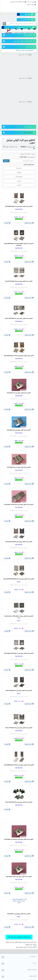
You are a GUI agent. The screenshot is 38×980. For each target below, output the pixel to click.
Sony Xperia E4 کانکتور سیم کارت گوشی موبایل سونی (19, 430)
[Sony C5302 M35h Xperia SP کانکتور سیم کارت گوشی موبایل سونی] (19, 571)
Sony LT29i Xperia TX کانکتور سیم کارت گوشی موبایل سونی (18, 728)
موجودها (19, 172)
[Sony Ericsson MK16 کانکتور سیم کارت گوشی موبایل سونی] (19, 533)
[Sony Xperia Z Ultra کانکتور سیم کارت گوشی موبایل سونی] (19, 868)
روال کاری (18, 6)
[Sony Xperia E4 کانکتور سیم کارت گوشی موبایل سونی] (19, 422)
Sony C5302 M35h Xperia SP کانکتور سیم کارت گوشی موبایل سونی (19, 579)
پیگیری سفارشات (19, 10)
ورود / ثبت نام (30, 2)
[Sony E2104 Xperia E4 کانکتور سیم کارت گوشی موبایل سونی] (19, 273)
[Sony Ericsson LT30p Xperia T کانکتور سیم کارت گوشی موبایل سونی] (19, 608)
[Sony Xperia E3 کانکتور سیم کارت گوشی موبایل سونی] (19, 459)
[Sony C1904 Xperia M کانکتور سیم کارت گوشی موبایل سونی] (19, 794)
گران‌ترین (19, 185)
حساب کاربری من (25, 20)
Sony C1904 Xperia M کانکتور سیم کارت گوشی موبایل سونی (18, 802)
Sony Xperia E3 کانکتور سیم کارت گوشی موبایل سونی (19, 467)
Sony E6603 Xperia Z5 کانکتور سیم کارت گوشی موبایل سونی (18, 206)
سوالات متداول (30, 5)
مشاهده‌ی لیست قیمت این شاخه (24, 50)
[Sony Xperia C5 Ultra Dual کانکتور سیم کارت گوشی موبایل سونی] (19, 496)
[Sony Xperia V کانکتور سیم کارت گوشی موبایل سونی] (19, 906)
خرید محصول (28, 223)
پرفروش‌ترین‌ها (19, 177)
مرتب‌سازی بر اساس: (28, 164)
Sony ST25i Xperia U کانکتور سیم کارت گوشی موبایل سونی (19, 690)
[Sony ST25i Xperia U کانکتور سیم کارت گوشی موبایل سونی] (19, 682)
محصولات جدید (28, 133)
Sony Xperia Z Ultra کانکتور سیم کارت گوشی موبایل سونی (19, 876)
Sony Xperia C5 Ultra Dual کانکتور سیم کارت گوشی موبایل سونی (18, 504)
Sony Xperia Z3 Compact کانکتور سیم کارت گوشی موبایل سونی (18, 839)
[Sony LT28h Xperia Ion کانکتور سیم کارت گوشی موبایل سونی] (19, 310)
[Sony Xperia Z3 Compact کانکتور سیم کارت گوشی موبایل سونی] (19, 831)
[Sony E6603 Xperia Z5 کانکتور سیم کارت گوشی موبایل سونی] (19, 198)
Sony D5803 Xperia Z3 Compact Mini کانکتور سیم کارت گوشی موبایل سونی (18, 244)
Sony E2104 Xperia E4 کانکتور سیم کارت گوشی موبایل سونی (18, 281)
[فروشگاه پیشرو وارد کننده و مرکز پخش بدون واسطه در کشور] (8, 31)
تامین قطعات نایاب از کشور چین (17, 2)
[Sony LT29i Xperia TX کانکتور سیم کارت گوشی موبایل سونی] (19, 719)
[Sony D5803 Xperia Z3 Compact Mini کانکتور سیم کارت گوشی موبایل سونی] (19, 235)
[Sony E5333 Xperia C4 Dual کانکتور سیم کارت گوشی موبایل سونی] (19, 347)
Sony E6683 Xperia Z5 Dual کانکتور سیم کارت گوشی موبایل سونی (19, 765)
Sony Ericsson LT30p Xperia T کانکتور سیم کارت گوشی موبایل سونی (18, 617)
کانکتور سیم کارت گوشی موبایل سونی (21, 141)
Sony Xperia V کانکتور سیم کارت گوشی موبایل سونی (18, 914)
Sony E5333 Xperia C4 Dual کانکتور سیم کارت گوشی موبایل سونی (19, 356)
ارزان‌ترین (19, 181)
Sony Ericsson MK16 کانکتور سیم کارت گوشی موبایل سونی (18, 542)
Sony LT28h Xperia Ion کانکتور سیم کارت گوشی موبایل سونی (19, 318)
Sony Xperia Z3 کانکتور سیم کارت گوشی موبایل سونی (19, 393)
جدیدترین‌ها (19, 168)
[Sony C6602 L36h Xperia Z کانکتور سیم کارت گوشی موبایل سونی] (19, 645)
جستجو (6, 161)
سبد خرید (24, 14)
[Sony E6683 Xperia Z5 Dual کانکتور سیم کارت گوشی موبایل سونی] (19, 757)
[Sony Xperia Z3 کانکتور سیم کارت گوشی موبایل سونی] (19, 385)
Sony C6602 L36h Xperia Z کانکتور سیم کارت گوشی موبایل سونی (19, 653)
